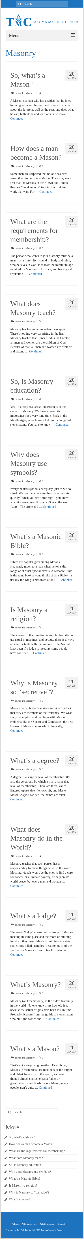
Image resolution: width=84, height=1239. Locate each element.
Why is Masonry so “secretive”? (29, 1192)
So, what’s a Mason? (22, 1137)
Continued (16, 118)
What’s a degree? (19, 1199)
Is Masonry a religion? (23, 1185)
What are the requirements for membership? (37, 1151)
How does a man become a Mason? (31, 1144)
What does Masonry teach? (26, 1158)
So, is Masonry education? (25, 1164)
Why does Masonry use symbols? (30, 1171)
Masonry (30, 93)
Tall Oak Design (24, 1230)
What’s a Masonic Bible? (24, 1178)
